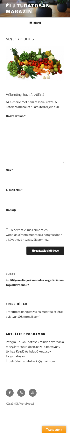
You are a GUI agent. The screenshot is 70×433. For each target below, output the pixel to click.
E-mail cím (14, 190)
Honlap (11, 210)
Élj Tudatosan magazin (28, 8)
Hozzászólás (15, 116)
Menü (37, 22)
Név (9, 170)
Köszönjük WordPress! (20, 403)
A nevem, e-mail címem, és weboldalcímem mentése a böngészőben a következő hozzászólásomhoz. (34, 234)
